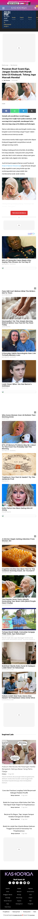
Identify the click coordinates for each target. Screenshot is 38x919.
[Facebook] (9, 882)
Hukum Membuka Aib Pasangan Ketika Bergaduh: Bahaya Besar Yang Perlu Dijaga (18, 769)
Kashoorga (5, 65)
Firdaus (4, 774)
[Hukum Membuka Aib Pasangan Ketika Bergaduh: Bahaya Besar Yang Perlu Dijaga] (19, 752)
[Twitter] (17, 882)
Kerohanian (14, 65)
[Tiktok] (21, 882)
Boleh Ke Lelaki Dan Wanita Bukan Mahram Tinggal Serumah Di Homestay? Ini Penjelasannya (19, 828)
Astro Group (32, 915)
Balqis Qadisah (15, 795)
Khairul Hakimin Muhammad (11, 166)
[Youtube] (24, 882)
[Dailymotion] (28, 882)
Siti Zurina (7, 80)
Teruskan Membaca (19, 213)
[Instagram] (13, 882)
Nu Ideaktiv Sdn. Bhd (17, 915)
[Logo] (19, 8)
